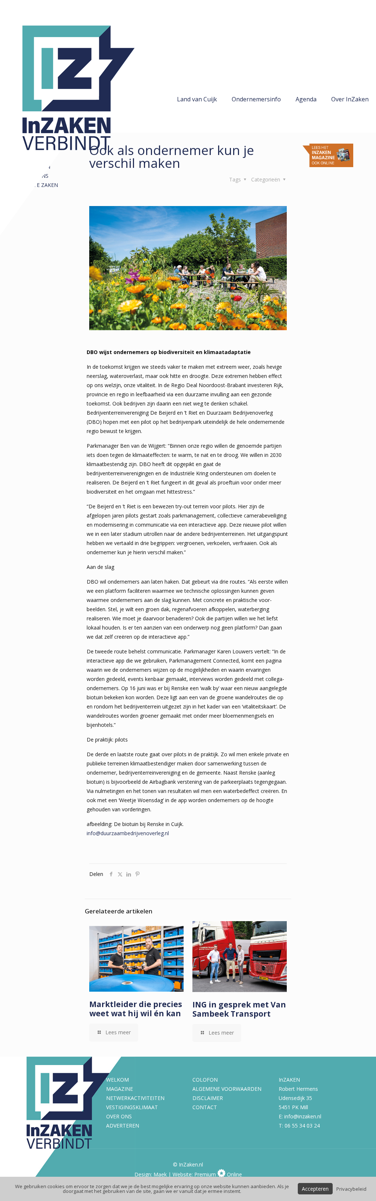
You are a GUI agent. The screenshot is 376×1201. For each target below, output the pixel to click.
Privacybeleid (351, 1189)
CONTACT (204, 1107)
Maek (160, 1174)
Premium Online (218, 1174)
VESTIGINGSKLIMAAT (132, 1107)
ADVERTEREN (122, 1125)
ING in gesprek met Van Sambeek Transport (239, 1009)
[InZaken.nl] (84, 117)
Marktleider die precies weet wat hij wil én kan (135, 1008)
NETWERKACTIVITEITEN (135, 1097)
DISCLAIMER (207, 1097)
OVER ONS (119, 1116)
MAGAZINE (119, 1088)
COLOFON (205, 1079)
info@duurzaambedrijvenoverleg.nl (128, 833)
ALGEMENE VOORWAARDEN (226, 1088)
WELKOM (117, 1079)
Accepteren (315, 1188)
